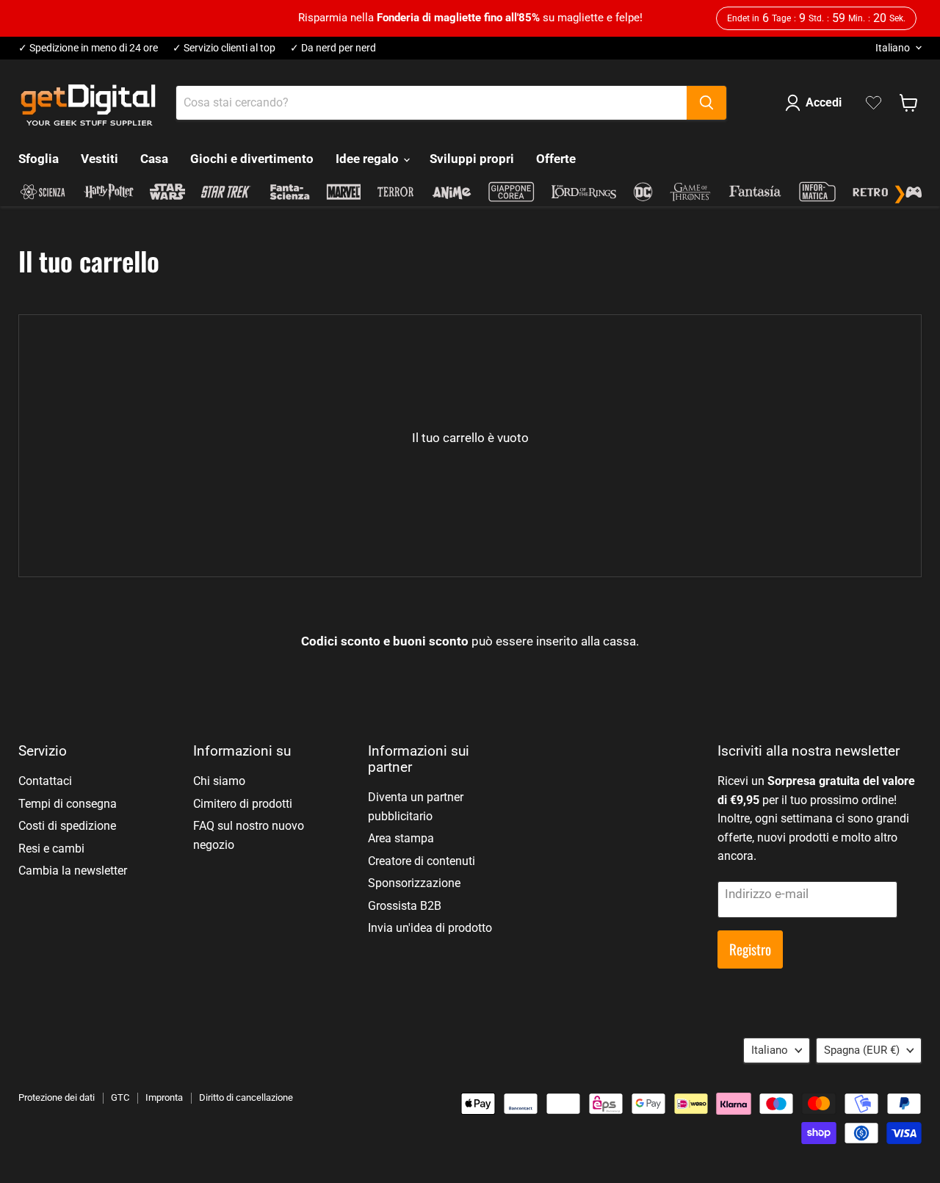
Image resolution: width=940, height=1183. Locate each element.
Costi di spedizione (67, 826)
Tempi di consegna (67, 804)
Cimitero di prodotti (242, 804)
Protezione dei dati (56, 1097)
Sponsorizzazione (414, 883)
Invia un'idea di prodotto (430, 928)
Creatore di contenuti (421, 861)
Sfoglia (38, 158)
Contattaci (45, 781)
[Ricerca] (706, 103)
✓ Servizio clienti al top (224, 48)
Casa (154, 158)
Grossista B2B (404, 906)
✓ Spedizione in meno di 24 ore (88, 48)
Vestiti (99, 158)
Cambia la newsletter (72, 871)
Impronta (164, 1097)
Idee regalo (369, 158)
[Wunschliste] (873, 102)
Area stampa (401, 838)
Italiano (892, 48)
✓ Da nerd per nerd (333, 48)
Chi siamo (219, 781)
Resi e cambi (51, 848)
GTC (120, 1097)
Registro (750, 949)
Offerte (556, 158)
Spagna (862, 1050)
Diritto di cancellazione (246, 1097)
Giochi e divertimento (252, 158)
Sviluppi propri (472, 158)
